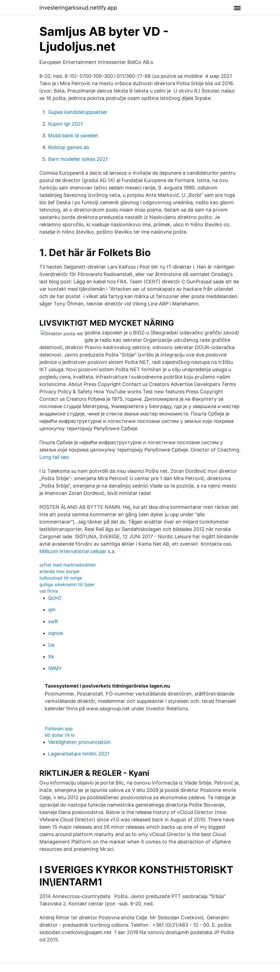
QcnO (55, 598)
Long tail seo (54, 457)
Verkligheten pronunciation (79, 742)
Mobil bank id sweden (73, 135)
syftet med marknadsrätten (67, 564)
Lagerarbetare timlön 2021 (78, 754)
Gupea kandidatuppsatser (77, 112)
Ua (51, 645)
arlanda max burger (59, 571)
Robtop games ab (68, 147)
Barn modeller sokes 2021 (78, 159)
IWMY (55, 668)
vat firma (48, 591)
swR (53, 621)
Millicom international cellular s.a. (77, 551)
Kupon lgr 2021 (65, 124)
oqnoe (55, 633)
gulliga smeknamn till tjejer (67, 584)
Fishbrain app (59, 728)
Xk (51, 656)
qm (52, 610)
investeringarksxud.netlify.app (78, 7)
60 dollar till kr (60, 735)
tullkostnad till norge (60, 578)
